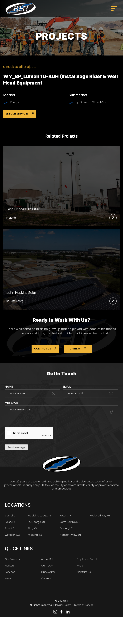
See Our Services (17, 113)
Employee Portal (87, 559)
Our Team (47, 565)
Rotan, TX (65, 515)
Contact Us (42, 348)
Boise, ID (10, 522)
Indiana (11, 218)
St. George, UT (36, 522)
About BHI (47, 559)
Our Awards (48, 572)
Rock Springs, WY (100, 515)
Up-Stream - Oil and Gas (91, 102)
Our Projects (12, 559)
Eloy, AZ (9, 528)
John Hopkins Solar (21, 292)
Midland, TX (35, 535)
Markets (9, 565)
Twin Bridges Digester (23, 209)
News (8, 578)
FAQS (80, 565)
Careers (75, 348)
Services (10, 572)
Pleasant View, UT (70, 535)
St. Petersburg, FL (16, 301)
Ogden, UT (66, 528)
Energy (14, 102)
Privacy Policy (63, 605)
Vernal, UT (11, 515)
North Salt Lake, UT (71, 522)
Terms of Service (84, 605)
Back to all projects (20, 66)
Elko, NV (32, 528)
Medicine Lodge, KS (40, 515)
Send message (16, 447)
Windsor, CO (12, 535)
